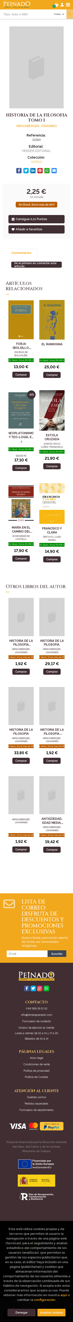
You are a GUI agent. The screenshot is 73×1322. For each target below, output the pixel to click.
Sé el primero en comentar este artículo (35, 265)
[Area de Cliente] (62, 5)
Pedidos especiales (36, 1103)
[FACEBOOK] (27, 988)
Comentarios (21, 253)
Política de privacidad (36, 1070)
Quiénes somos (36, 1097)
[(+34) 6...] (46, 988)
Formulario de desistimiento (36, 1110)
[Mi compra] (56, 5)
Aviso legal (36, 1057)
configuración (44, 1300)
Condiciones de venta (36, 1064)
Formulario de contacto (36, 1021)
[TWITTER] (33, 988)
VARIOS (36, 162)
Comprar (21, 374)
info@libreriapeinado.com (36, 1014)
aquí (63, 1295)
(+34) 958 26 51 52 (36, 1008)
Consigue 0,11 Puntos (31, 219)
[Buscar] (69, 14)
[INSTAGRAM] (40, 988)
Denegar (22, 1312)
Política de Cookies (36, 1076)
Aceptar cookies (51, 1312)
